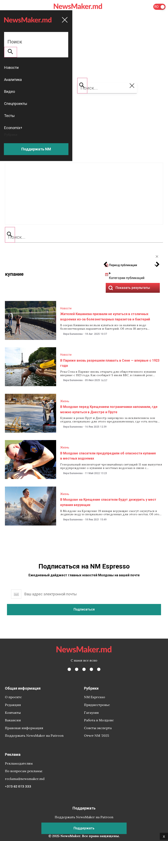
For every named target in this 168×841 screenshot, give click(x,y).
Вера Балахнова (73, 334)
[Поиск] (10, 235)
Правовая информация (24, 728)
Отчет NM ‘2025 (96, 735)
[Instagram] (84, 669)
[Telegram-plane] (98, 669)
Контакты (13, 712)
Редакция (13, 705)
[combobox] (84, 237)
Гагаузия (91, 712)
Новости (66, 308)
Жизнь (64, 401)
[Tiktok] (91, 669)
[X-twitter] (76, 669)
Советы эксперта (98, 728)
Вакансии (13, 720)
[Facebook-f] (69, 669)
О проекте (13, 697)
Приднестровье (97, 705)
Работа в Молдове (99, 720)
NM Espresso (94, 697)
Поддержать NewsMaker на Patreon (34, 735)
